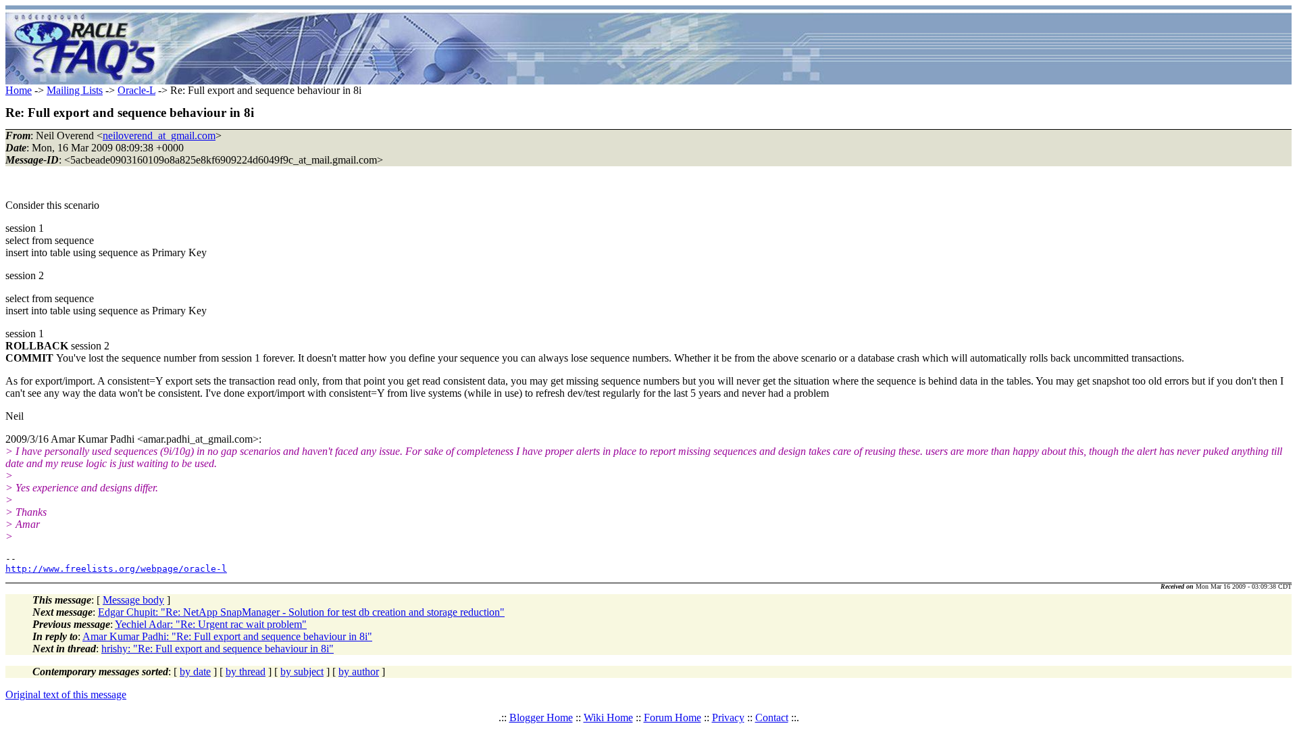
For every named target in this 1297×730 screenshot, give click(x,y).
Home (18, 90)
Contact (771, 717)
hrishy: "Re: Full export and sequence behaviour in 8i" (217, 648)
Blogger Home (541, 717)
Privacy (728, 717)
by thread (245, 671)
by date (195, 671)
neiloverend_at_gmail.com (159, 135)
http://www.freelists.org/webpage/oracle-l (116, 569)
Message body (133, 600)
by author (358, 671)
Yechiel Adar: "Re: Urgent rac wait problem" (211, 624)
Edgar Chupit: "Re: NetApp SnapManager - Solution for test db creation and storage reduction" (301, 612)
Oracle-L (136, 90)
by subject (302, 671)
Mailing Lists (75, 90)
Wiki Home (608, 717)
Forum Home (672, 717)
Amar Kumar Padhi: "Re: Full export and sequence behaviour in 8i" (227, 636)
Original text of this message (65, 694)
